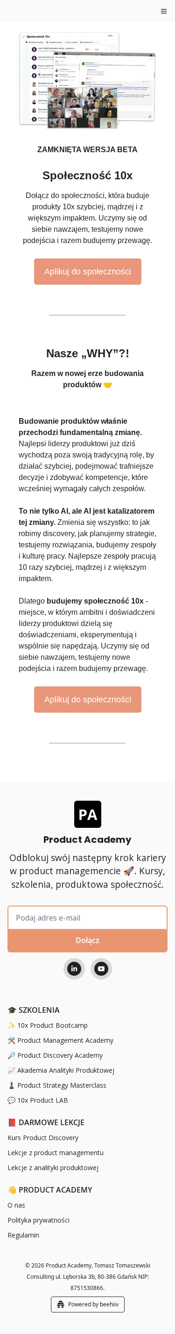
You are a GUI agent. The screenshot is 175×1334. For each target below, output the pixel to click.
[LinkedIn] (74, 969)
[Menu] (164, 11)
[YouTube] (101, 969)
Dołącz (87, 940)
